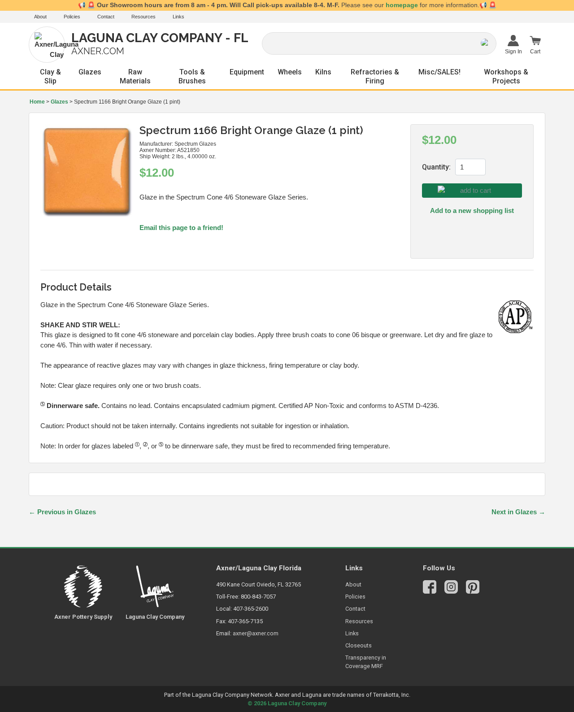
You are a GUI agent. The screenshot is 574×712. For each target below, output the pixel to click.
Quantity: (436, 167)
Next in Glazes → (518, 512)
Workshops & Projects (506, 76)
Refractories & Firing (375, 76)
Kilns (323, 72)
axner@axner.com (255, 633)
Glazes (89, 72)
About (40, 16)
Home (37, 102)
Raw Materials (135, 76)
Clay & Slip (50, 76)
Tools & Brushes (192, 76)
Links (178, 16)
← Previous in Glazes (62, 512)
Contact (105, 16)
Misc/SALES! (439, 72)
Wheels (290, 72)
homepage (402, 5)
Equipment (247, 72)
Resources (143, 16)
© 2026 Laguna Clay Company (287, 703)
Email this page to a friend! (181, 227)
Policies (72, 16)
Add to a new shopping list (472, 210)
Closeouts (358, 645)
